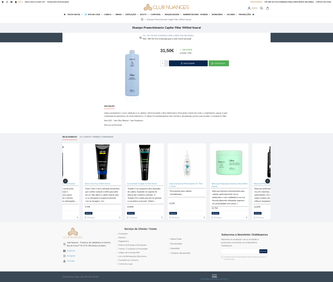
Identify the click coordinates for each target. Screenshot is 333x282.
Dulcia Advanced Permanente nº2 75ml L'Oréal (165, 185)
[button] (65, 181)
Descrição (109, 106)
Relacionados (69, 137)
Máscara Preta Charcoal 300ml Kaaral (249, 184)
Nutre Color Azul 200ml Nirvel (76, 184)
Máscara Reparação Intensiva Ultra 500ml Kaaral (209, 185)
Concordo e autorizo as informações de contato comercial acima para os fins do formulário (245, 258)
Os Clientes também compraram (96, 137)
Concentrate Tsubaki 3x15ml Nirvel (121, 184)
